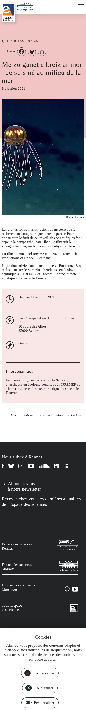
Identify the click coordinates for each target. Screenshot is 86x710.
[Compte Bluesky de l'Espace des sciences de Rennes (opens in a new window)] (11, 466)
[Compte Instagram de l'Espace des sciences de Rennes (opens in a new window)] (21, 466)
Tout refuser (44, 688)
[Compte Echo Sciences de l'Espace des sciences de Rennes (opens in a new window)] (65, 466)
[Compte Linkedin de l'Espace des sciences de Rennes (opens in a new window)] (56, 466)
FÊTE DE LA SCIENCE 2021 (23, 41)
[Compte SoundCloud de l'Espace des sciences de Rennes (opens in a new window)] (44, 466)
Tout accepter (44, 673)
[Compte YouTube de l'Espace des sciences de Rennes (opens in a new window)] (31, 466)
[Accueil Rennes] (8, 12)
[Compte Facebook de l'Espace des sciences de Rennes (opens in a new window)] (3, 466)
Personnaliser (44, 703)
